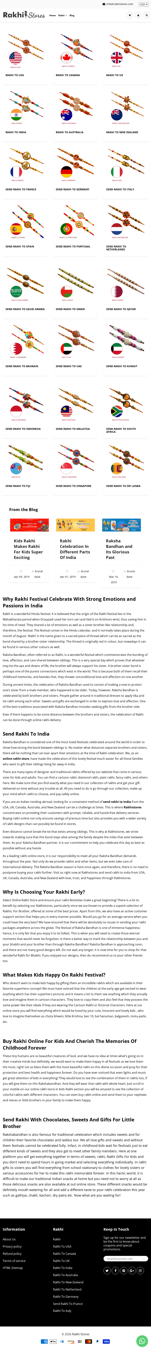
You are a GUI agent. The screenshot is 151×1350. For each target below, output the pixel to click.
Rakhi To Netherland (67, 1289)
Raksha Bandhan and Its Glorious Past (119, 549)
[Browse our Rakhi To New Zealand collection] (125, 109)
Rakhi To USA (15, 75)
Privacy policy (12, 1246)
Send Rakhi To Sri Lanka (123, 486)
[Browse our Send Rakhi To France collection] (25, 166)
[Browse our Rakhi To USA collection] (25, 52)
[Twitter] (107, 1270)
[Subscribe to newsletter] (143, 1259)
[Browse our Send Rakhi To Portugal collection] (75, 223)
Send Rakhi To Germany (72, 189)
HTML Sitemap (13, 1268)
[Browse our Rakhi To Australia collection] (75, 109)
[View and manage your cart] (129, 15)
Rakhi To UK (114, 75)
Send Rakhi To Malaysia (73, 429)
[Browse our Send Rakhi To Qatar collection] (125, 286)
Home (52, 15)
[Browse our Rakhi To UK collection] (125, 52)
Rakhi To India (16, 132)
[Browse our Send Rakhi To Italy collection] (125, 166)
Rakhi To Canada (68, 75)
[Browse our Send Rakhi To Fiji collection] (25, 463)
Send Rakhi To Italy (120, 189)
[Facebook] (115, 1270)
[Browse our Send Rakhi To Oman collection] (75, 286)
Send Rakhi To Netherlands (116, 248)
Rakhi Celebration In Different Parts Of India (75, 549)
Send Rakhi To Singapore (73, 486)
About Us (9, 1239)
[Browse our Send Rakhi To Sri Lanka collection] (125, 463)
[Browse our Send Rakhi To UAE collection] (75, 343)
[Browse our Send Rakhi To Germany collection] (75, 166)
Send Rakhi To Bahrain (22, 366)
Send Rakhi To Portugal (73, 246)
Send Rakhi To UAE (69, 366)
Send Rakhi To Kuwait (121, 366)
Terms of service (14, 1261)
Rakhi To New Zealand (122, 132)
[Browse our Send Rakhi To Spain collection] (25, 223)
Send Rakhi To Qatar (121, 309)
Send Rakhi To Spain (20, 246)
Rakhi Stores (80, 1334)
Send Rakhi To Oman (70, 309)
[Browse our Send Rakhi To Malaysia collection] (75, 406)
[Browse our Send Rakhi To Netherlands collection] (125, 223)
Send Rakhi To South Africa (121, 430)
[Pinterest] (123, 1270)
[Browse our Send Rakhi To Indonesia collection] (25, 406)
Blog (72, 15)
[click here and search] (146, 15)
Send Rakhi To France (21, 189)
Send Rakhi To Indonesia (23, 429)
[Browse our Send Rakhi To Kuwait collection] (125, 343)
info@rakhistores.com (119, 4)
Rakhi (61, 15)
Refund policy (12, 1254)
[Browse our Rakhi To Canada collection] (75, 52)
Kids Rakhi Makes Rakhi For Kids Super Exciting (28, 549)
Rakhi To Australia (69, 132)
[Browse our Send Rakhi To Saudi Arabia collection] (25, 286)
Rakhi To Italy (62, 1311)
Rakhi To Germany (65, 1297)
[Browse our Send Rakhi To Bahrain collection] (25, 343)
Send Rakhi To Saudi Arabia (25, 309)
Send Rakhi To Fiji (18, 486)
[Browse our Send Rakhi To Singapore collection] (75, 463)
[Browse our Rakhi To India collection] (25, 109)
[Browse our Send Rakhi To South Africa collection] (125, 406)
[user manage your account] (138, 15)
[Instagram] (140, 1270)
